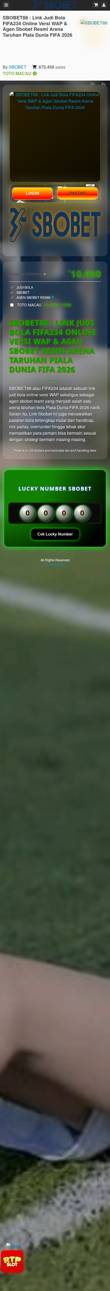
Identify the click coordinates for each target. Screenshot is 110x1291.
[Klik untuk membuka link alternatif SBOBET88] (55, 137)
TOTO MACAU (44, 304)
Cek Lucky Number (55, 534)
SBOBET (17, 67)
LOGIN (32, 193)
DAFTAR (77, 193)
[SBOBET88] (94, 37)
